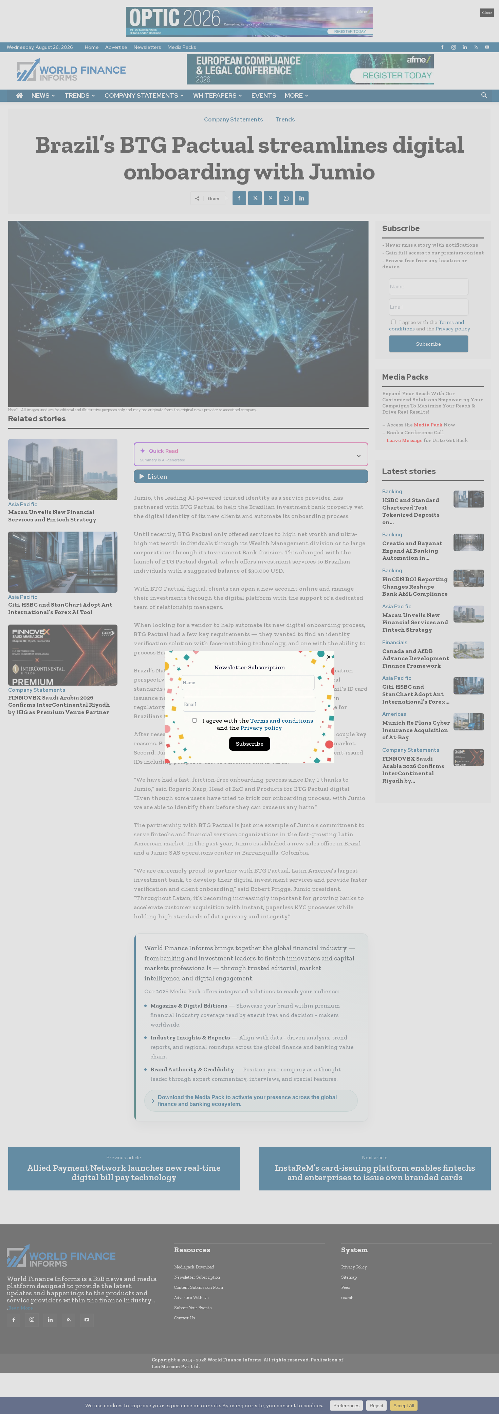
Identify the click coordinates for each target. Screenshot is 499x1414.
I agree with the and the (257, 724)
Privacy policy (261, 727)
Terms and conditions (281, 720)
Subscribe (249, 743)
